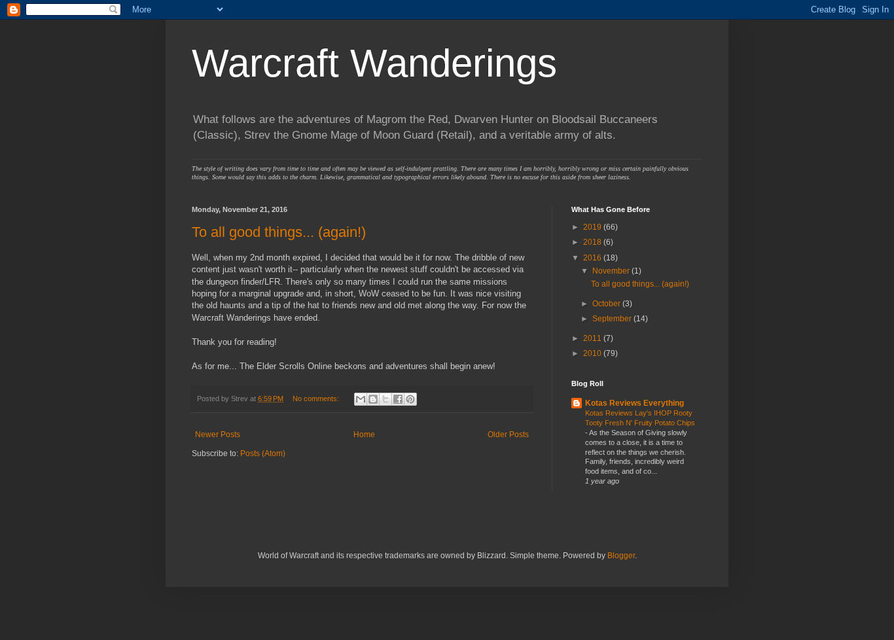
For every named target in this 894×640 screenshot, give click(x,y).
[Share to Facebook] (397, 399)
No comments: (317, 398)
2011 (593, 338)
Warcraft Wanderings (374, 63)
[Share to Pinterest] (410, 399)
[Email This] (360, 399)
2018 (593, 242)
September (613, 318)
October (607, 303)
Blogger (621, 555)
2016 (593, 257)
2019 (593, 227)
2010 (593, 353)
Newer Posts (217, 434)
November (612, 271)
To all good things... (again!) (279, 232)
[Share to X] (385, 399)
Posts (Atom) (262, 453)
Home (364, 434)
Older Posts (508, 434)
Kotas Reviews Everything (634, 403)
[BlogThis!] (373, 399)
